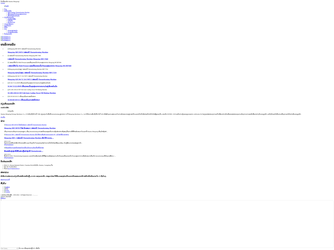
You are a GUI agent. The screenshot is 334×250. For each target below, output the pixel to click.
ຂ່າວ (5, 29)
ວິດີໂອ (5, 27)
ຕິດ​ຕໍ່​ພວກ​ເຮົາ (8, 34)
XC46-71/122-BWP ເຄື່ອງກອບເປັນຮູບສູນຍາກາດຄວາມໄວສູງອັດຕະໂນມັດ (32, 86)
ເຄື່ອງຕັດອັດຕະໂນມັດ (14, 15)
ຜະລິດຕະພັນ (8, 11)
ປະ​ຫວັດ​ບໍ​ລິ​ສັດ (12, 19)
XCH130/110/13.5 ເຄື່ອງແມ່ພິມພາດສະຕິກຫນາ (24, 100)
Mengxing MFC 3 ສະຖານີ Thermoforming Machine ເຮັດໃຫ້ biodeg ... (29, 138)
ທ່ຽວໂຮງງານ (11, 22)
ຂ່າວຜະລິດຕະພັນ (13, 32)
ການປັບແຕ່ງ (7, 25)
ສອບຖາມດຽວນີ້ (5, 179)
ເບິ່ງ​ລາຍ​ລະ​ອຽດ (8, 144)
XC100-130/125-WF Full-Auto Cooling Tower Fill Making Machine (32, 93)
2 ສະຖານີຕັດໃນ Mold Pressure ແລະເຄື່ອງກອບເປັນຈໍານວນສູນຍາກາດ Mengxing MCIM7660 (39, 66)
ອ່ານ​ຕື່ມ (3, 117)
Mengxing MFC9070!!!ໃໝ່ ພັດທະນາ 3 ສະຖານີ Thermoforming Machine (30, 128)
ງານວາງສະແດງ (8, 24)
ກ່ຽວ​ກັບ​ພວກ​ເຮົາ (9, 17)
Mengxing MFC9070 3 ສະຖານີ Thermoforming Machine (28, 52)
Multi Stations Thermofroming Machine (18, 12)
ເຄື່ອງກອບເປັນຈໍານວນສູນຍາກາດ (17, 14)
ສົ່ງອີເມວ (3, 198)
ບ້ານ (5, 9)
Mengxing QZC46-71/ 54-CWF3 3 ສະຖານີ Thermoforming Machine (32, 79)
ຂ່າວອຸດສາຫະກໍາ (13, 30)
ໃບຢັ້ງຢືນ (10, 20)
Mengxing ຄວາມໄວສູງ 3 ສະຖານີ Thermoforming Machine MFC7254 (32, 73)
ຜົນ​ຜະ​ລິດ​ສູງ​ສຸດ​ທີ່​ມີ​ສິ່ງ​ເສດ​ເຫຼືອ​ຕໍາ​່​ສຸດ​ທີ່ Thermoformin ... (23, 151)
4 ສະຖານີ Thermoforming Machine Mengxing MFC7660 (28, 59)
